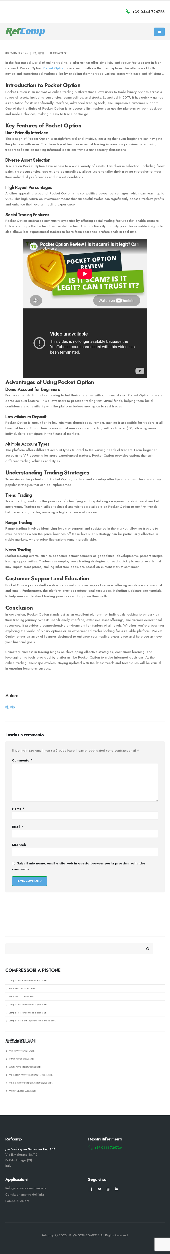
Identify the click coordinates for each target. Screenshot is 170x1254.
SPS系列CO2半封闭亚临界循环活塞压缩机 (31, 1075)
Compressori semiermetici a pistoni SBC (28, 1004)
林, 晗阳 (38, 53)
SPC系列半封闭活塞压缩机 (22, 1091)
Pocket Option (53, 68)
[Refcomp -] (25, 32)
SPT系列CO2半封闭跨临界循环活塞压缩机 (30, 1083)
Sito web (19, 844)
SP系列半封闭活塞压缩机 (22, 1051)
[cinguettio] (99, 1188)
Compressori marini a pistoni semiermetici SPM (32, 1020)
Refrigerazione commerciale (25, 1188)
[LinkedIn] (116, 1188)
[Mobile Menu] (159, 32)
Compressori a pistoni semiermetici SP (27, 980)
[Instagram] (108, 1188)
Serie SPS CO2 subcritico (21, 996)
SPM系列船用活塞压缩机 (21, 1059)
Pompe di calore (17, 1201)
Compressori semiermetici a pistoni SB (28, 1012)
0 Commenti (59, 53)
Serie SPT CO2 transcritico (22, 988)
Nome (18, 808)
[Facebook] (91, 1188)
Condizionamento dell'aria (24, 1194)
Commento (22, 760)
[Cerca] (147, 948)
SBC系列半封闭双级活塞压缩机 (25, 1067)
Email (17, 826)
